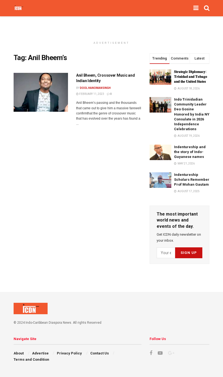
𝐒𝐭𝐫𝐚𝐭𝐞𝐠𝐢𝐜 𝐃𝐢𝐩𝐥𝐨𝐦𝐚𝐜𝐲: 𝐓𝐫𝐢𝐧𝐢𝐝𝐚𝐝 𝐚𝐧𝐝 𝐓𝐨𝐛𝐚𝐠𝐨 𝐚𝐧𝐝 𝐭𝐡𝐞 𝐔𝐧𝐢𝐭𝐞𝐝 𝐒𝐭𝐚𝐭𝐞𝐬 (190, 76)
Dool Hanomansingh (95, 87)
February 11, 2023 (91, 93)
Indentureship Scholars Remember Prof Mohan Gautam (191, 179)
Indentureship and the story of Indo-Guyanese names (190, 152)
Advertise (40, 353)
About (19, 353)
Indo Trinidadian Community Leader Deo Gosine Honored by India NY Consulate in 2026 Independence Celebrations (191, 114)
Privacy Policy (69, 353)
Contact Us (99, 353)
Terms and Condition (31, 359)
